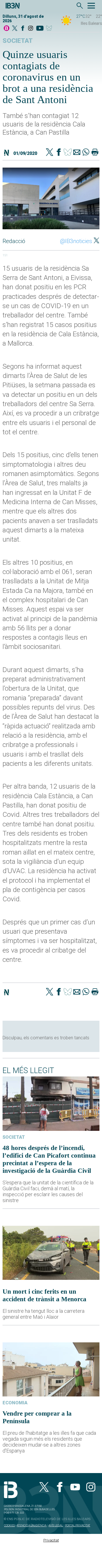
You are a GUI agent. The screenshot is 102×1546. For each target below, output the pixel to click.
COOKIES (9, 1525)
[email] (77, 152)
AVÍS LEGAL (55, 1525)
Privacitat (51, 1540)
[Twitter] (50, 152)
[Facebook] (23, 28)
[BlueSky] (50, 28)
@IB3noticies (76, 241)
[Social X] (15, 28)
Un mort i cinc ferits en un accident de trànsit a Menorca (44, 1295)
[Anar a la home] (6, 28)
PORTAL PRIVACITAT (77, 1525)
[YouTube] (40, 28)
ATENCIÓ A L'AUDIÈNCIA (31, 1525)
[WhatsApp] (86, 152)
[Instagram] (30, 28)
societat (18, 41)
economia (15, 1402)
